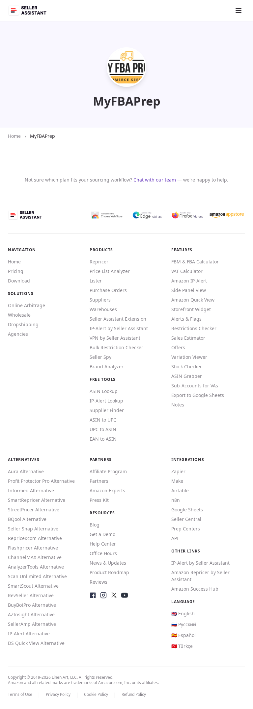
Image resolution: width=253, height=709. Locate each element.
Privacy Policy (58, 694)
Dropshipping (23, 324)
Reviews (98, 582)
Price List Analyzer (110, 271)
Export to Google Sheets (197, 395)
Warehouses (103, 309)
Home (14, 136)
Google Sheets (187, 509)
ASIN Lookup (104, 391)
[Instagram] (103, 595)
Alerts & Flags (186, 319)
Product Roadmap (109, 572)
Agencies (18, 334)
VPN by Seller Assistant (115, 338)
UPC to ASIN (103, 429)
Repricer (99, 261)
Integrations (187, 459)
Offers (178, 347)
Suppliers (100, 300)
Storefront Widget (191, 309)
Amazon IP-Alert (189, 281)
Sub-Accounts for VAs (194, 385)
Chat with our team (154, 180)
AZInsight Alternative (31, 614)
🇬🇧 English (183, 613)
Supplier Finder (107, 410)
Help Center (103, 544)
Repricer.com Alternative (35, 538)
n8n (175, 500)
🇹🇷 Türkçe (182, 646)
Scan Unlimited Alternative (37, 576)
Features (181, 250)
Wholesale (19, 315)
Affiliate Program (108, 471)
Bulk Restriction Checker (116, 347)
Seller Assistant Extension (118, 319)
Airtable (180, 490)
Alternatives (23, 459)
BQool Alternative (27, 519)
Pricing (15, 271)
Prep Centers (185, 529)
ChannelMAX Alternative (35, 557)
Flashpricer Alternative (33, 548)
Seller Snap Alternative (33, 529)
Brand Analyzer (107, 366)
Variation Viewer (189, 357)
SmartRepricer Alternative (36, 500)
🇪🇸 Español (183, 635)
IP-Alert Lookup (106, 401)
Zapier (178, 471)
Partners (99, 481)
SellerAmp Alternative (32, 624)
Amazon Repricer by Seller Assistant (200, 575)
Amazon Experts (107, 490)
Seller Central (186, 519)
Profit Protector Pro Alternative (41, 481)
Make (177, 481)
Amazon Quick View (192, 300)
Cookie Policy (96, 694)
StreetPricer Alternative (33, 509)
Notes (177, 405)
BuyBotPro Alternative (32, 605)
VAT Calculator (187, 271)
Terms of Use (20, 694)
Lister (96, 281)
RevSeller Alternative (31, 595)
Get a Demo (102, 534)
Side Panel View (188, 290)
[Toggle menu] (238, 10)
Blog (94, 525)
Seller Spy (100, 357)
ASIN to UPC (103, 420)
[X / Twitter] (114, 595)
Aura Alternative (26, 471)
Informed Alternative (31, 490)
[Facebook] (93, 595)
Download (19, 281)
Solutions (20, 293)
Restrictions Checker (193, 328)
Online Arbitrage (26, 305)
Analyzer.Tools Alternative (36, 567)
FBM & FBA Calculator (195, 261)
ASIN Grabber (186, 376)
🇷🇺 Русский (183, 624)
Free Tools (103, 379)
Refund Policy (134, 694)
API (175, 538)
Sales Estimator (188, 338)
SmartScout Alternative (33, 586)
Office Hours (103, 553)
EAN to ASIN (103, 439)
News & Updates (108, 563)
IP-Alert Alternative (29, 633)
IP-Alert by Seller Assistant (119, 328)
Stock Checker (186, 366)
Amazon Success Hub (194, 589)
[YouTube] (124, 595)
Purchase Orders (108, 290)
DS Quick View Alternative (36, 643)
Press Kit (99, 500)
